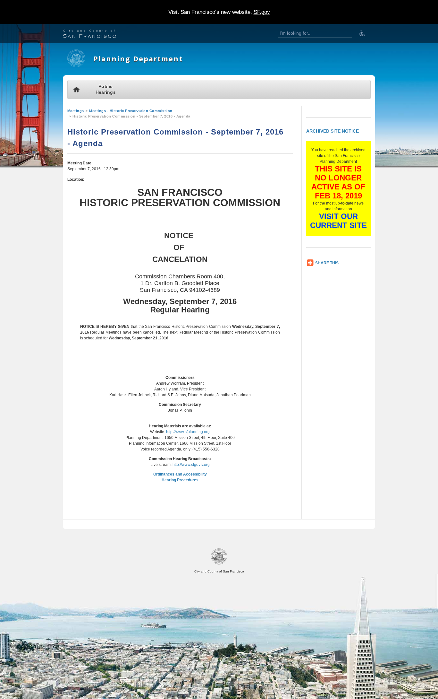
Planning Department (138, 58)
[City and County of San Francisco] (97, 34)
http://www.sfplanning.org (188, 432)
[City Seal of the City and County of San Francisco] (219, 563)
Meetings (75, 111)
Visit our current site (338, 221)
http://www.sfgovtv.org (191, 464)
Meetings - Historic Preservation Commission (131, 111)
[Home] (76, 66)
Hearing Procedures (180, 480)
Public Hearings (106, 89)
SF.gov (262, 12)
